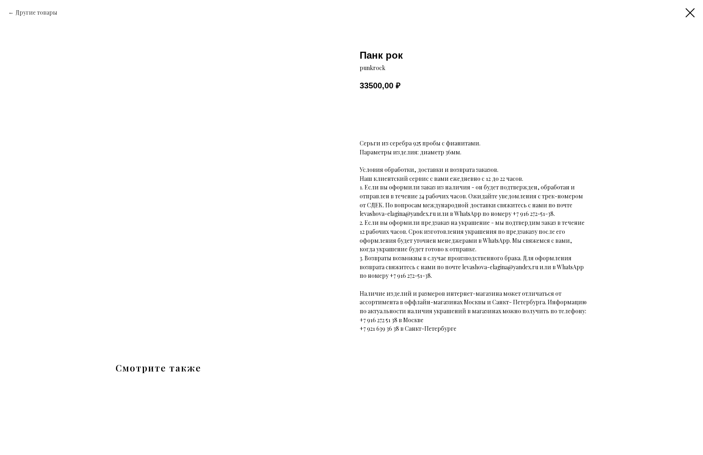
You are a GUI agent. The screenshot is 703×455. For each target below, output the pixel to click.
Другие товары (36, 12)
